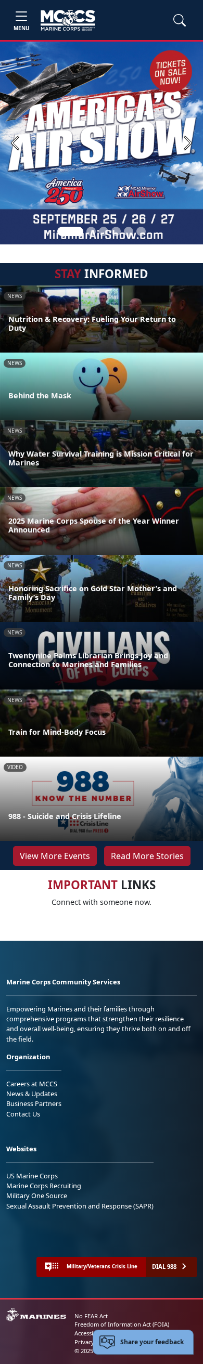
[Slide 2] (91, 231)
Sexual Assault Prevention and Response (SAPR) (80, 1206)
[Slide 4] (116, 231)
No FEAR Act (91, 1316)
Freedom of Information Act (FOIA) (121, 1324)
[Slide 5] (128, 231)
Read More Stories (147, 856)
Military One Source (36, 1195)
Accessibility (90, 1333)
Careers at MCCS (31, 1083)
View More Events (55, 856)
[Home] (68, 20)
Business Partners (33, 1103)
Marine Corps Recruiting (43, 1185)
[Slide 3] (103, 231)
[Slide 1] (70, 231)
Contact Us (23, 1114)
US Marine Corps (32, 1175)
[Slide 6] (141, 231)
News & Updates (31, 1093)
